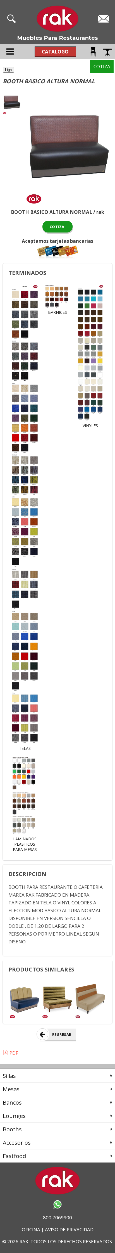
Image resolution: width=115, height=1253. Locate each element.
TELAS (25, 748)
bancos (12, 1102)
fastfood (14, 1156)
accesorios (17, 1142)
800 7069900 (57, 1217)
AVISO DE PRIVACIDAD (69, 1229)
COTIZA (57, 226)
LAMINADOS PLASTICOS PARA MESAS (25, 844)
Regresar (61, 1034)
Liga (8, 70)
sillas (9, 1076)
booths (12, 1129)
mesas (11, 1089)
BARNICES (57, 312)
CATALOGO (55, 51)
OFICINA (31, 1229)
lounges (14, 1116)
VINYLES (90, 425)
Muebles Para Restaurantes (57, 38)
